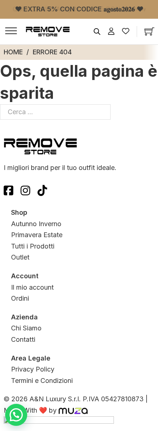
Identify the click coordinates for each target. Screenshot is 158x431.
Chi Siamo (26, 328)
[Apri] (11, 32)
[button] (16, 415)
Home (13, 52)
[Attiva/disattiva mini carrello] (149, 31)
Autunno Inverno (36, 224)
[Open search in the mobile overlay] (97, 31)
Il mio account (32, 287)
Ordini (20, 298)
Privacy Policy (32, 369)
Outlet (20, 257)
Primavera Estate (36, 235)
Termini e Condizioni (42, 380)
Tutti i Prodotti (32, 246)
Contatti (23, 339)
